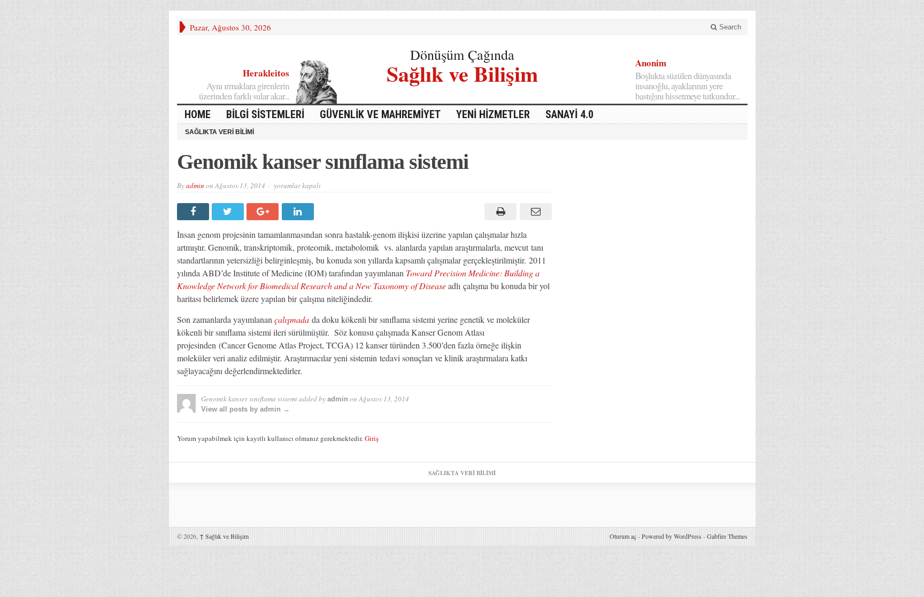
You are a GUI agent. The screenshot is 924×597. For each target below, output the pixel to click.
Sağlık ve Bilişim (462, 72)
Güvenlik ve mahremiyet (380, 114)
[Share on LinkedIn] (299, 211)
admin (195, 185)
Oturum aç (623, 536)
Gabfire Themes (727, 536)
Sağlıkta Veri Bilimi (219, 132)
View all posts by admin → (245, 409)
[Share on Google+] (264, 211)
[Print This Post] (499, 211)
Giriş (372, 438)
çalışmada (291, 319)
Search (729, 27)
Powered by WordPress (672, 536)
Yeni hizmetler (493, 114)
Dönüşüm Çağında (462, 54)
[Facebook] (194, 211)
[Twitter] (229, 211)
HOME (197, 114)
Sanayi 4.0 (569, 114)
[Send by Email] (534, 211)
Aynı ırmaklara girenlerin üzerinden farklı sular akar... (244, 91)
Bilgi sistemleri (265, 114)
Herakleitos (266, 73)
